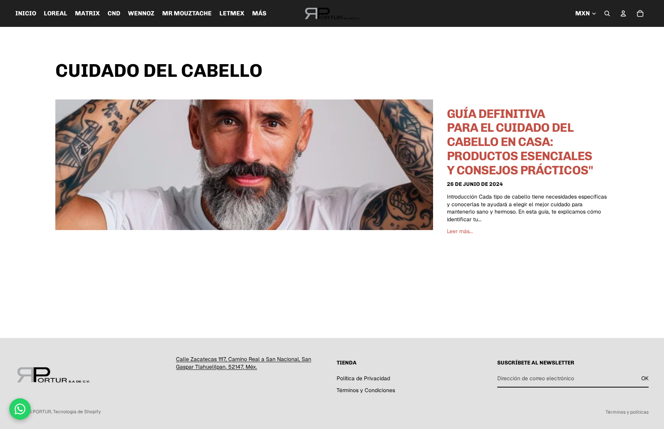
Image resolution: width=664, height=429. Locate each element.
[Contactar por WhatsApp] (20, 409)
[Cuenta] (623, 13)
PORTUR (42, 412)
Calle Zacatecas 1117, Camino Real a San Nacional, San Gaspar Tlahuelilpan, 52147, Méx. (243, 363)
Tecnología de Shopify (77, 412)
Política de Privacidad (363, 378)
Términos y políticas (627, 412)
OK (645, 378)
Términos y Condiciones (366, 390)
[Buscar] (607, 13)
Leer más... (460, 231)
